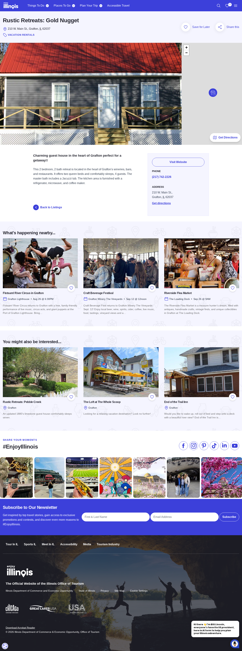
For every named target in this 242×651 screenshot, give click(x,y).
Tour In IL (12, 544)
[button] (213, 92)
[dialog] (5, 646)
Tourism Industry (108, 544)
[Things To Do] (47, 6)
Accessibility (68, 544)
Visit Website (178, 162)
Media (87, 544)
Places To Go (62, 5)
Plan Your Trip (89, 5)
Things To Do (35, 5)
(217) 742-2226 (161, 176)
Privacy (105, 590)
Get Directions (228, 137)
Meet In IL (48, 544)
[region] (218, 5)
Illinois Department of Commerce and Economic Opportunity (39, 590)
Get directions (161, 203)
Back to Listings (51, 207)
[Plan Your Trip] (101, 6)
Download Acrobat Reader (20, 627)
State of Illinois (87, 590)
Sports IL (30, 544)
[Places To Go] (73, 6)
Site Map (119, 590)
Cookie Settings (139, 590)
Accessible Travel (118, 5)
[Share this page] (219, 27)
